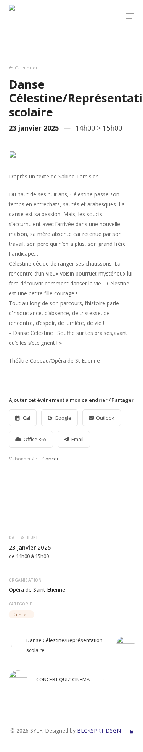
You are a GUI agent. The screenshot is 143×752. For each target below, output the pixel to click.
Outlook (105, 417)
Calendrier (26, 67)
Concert (51, 458)
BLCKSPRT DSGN (99, 730)
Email (77, 439)
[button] (130, 16)
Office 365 (35, 439)
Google (63, 417)
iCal (26, 417)
